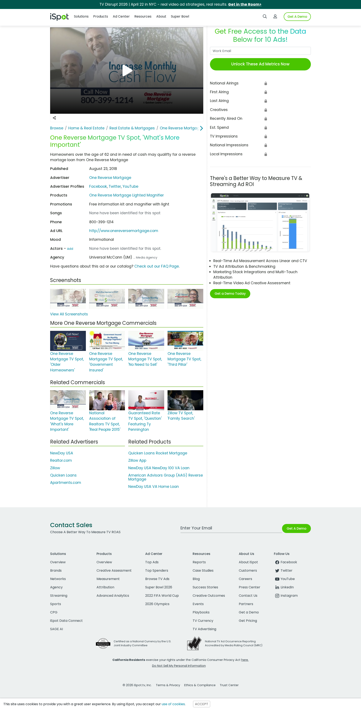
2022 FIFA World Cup (162, 595)
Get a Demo (249, 612)
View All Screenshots (69, 314)
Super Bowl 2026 (158, 587)
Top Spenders (156, 570)
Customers (248, 570)
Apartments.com (65, 482)
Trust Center (229, 685)
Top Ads (152, 562)
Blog (196, 578)
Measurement (108, 578)
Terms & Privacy (168, 685)
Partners (246, 604)
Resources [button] (142, 16)
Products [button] (100, 16)
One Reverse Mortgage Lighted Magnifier (126, 195)
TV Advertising (204, 629)
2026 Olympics (157, 604)
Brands (56, 570)
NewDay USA (61, 453)
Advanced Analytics (113, 595)
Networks (58, 578)
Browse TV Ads (157, 578)
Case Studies (203, 570)
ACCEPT (201, 704)
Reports (199, 562)
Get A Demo (297, 16)
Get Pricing (248, 620)
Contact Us (248, 595)
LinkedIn (287, 587)
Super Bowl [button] (180, 16)
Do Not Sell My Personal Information (179, 666)
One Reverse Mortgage (110, 177)
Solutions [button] (81, 16)
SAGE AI (56, 629)
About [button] (161, 16)
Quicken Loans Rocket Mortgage (157, 453)
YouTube (130, 186)
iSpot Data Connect (66, 620)
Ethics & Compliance (200, 685)
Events (198, 604)
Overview (58, 562)
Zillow (55, 467)
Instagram (289, 595)
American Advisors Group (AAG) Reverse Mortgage (165, 477)
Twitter (115, 186)
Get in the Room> (245, 4)
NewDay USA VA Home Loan (153, 486)
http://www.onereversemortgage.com (123, 230)
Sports (55, 604)
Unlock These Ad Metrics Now (260, 64)
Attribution (105, 587)
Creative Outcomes (209, 595)
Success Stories (205, 587)
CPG (53, 612)
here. (245, 660)
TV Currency (203, 620)
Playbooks (201, 612)
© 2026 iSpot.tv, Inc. (137, 685)
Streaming (58, 595)
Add (70, 249)
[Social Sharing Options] (54, 118)
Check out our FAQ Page (156, 266)
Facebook (98, 186)
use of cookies (173, 704)
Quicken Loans (63, 475)
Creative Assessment (114, 570)
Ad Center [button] (121, 16)
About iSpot (248, 562)
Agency (56, 587)
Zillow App (137, 460)
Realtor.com (61, 460)
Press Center (249, 587)
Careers (245, 578)
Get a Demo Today (230, 293)
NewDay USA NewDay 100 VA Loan (158, 467)
